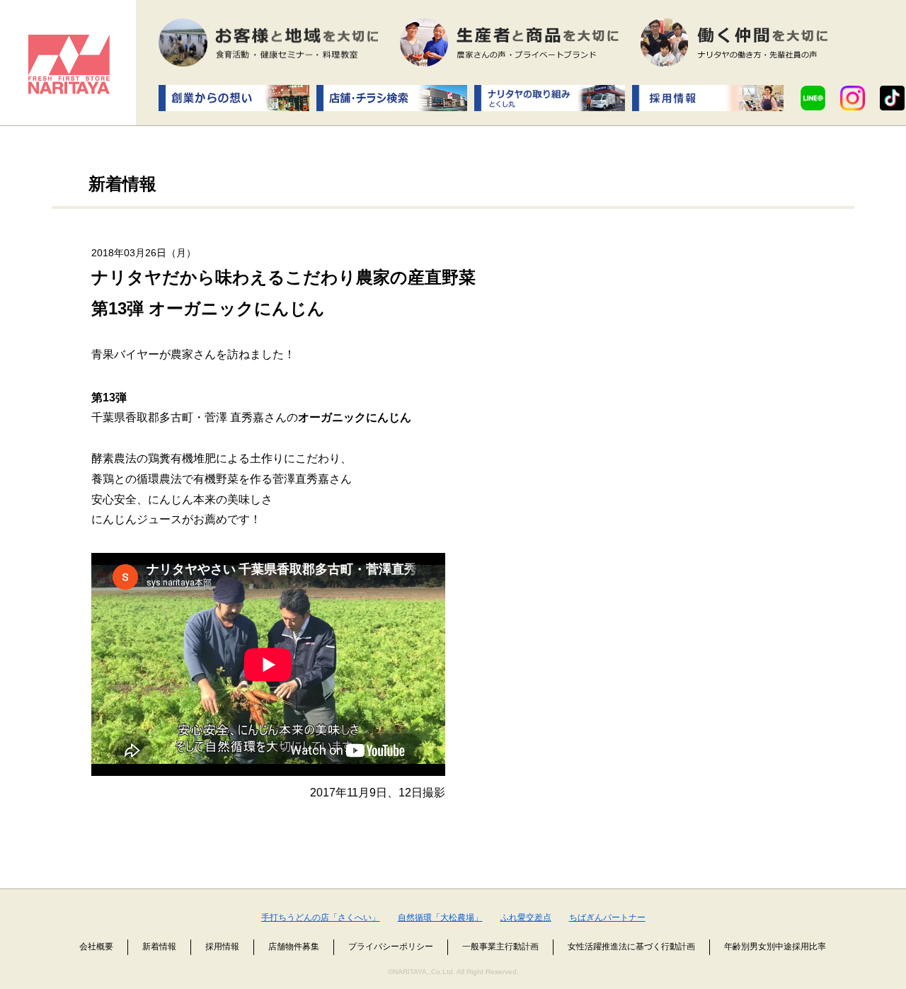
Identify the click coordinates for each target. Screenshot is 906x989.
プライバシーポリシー (390, 946)
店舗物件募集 (293, 946)
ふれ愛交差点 (525, 917)
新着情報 (159, 946)
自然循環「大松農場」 (440, 917)
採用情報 (222, 946)
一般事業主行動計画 (500, 946)
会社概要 (96, 946)
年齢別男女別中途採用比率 (775, 946)
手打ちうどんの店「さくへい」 (320, 917)
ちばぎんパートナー (607, 917)
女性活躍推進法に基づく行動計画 (631, 946)
